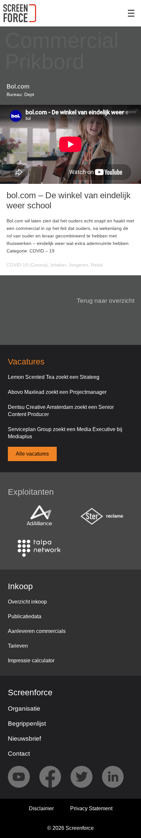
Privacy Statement (91, 808)
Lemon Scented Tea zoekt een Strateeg (53, 377)
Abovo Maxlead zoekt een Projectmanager (57, 392)
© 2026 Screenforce (70, 828)
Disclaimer (41, 808)
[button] (101, 301)
